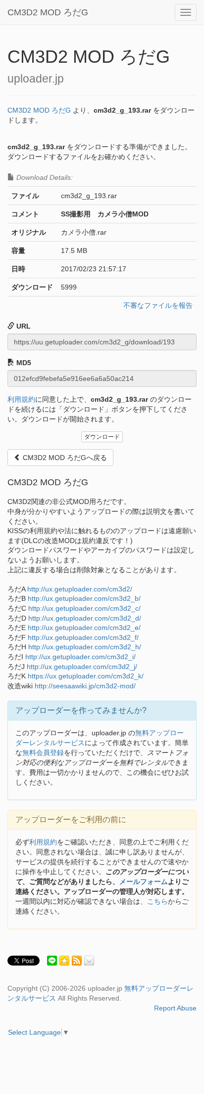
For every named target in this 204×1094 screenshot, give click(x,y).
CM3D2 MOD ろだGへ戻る (64, 458)
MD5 (22, 363)
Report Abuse (175, 1008)
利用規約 (21, 399)
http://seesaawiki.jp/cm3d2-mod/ (85, 686)
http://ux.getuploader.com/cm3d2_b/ (84, 598)
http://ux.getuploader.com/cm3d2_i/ (80, 657)
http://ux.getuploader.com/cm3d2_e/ (84, 627)
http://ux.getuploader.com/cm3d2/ (79, 589)
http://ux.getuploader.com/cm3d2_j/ (82, 667)
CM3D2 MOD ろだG (47, 12)
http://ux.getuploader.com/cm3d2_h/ (84, 647)
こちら (157, 901)
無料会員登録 (43, 753)
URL (22, 326)
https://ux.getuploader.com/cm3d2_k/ (86, 676)
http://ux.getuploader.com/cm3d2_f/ (83, 637)
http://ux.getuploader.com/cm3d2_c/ (84, 608)
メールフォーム (143, 881)
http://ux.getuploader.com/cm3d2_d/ (84, 618)
